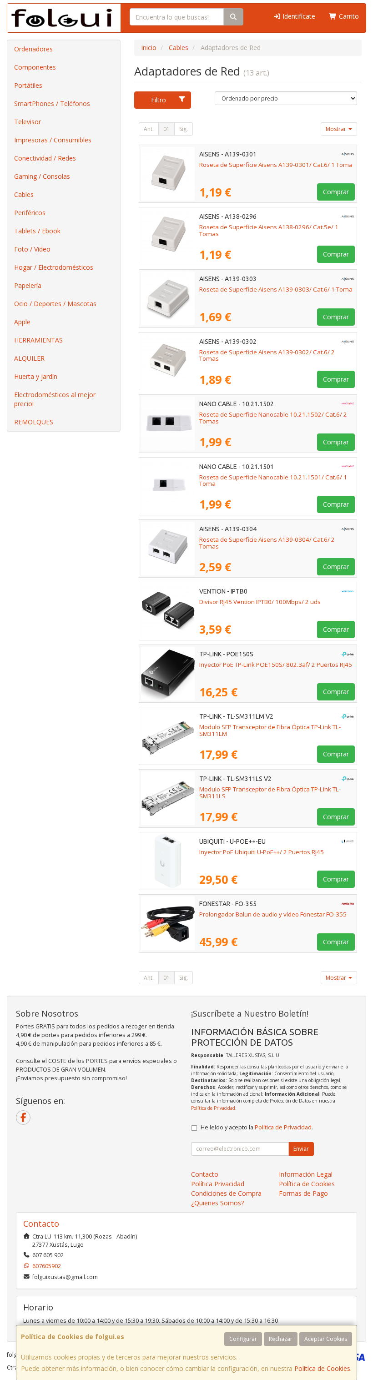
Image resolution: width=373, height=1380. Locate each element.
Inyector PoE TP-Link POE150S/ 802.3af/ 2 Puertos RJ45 (275, 664)
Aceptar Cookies (325, 1339)
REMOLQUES (33, 422)
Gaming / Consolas (42, 176)
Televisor (27, 121)
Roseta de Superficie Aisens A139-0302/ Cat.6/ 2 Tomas (267, 355)
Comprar (336, 191)
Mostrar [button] (337, 129)
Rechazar (280, 1339)
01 (166, 129)
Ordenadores (33, 49)
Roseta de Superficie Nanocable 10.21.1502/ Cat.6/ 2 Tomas (273, 417)
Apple (22, 321)
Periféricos (29, 212)
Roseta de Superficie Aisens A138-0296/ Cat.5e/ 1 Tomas (268, 230)
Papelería (27, 285)
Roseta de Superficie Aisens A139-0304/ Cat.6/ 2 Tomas (267, 542)
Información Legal (306, 1174)
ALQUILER (29, 358)
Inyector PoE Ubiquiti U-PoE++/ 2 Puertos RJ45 (261, 852)
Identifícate (298, 16)
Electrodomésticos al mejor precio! (55, 399)
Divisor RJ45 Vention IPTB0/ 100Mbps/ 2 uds (260, 602)
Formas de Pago (303, 1193)
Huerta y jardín (35, 376)
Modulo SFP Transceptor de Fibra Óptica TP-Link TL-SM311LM (270, 730)
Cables (24, 194)
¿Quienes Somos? (217, 1203)
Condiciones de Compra (226, 1193)
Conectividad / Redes (45, 158)
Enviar (301, 1149)
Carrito (348, 16)
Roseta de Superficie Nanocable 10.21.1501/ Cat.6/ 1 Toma (273, 480)
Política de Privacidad (213, 1108)
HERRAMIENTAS (38, 340)
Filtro (158, 100)
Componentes (35, 67)
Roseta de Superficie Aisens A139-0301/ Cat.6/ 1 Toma (276, 165)
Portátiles (28, 85)
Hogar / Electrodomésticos (53, 267)
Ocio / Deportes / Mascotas (55, 303)
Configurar (243, 1339)
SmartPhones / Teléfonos (52, 103)
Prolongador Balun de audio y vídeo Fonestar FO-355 (273, 914)
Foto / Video (32, 249)
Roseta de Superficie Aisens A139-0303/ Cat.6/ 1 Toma (276, 289)
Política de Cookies (322, 1368)
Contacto (204, 1174)
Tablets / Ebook (37, 231)
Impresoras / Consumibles (52, 140)
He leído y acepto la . (257, 1127)
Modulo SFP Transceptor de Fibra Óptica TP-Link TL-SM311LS (270, 792)
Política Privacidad (217, 1183)
